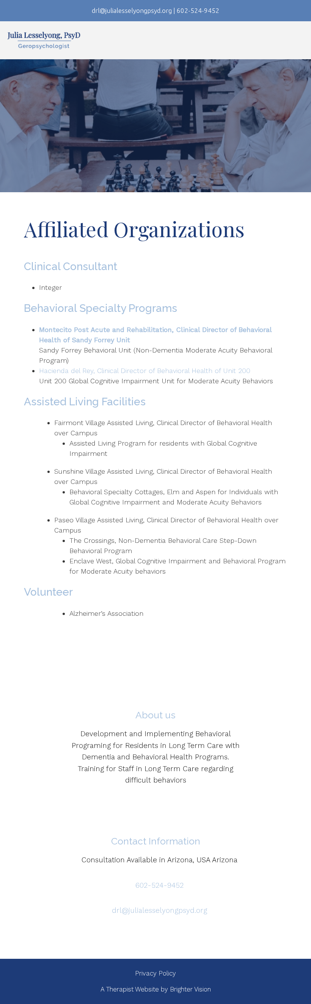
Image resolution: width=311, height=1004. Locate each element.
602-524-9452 (159, 885)
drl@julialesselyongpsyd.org (159, 910)
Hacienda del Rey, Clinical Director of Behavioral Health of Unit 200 (144, 371)
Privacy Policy (155, 973)
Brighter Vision (190, 989)
